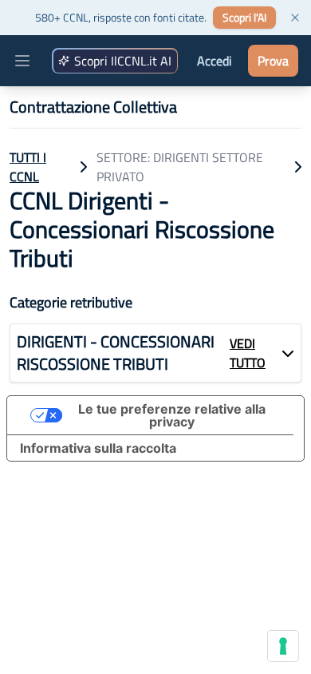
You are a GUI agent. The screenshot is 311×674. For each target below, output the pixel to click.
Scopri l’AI (244, 17)
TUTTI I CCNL (28, 167)
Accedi (214, 60)
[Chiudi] (295, 17)
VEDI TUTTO (248, 353)
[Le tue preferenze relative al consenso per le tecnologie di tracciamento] (283, 646)
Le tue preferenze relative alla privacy (172, 415)
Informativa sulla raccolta (98, 448)
